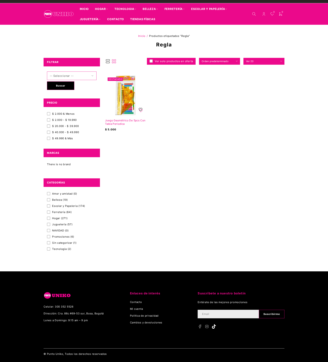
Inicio (142, 36)
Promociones (63, 236)
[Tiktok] (214, 326)
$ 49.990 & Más (62, 138)
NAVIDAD (60, 230)
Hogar (60, 218)
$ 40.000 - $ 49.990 (65, 132)
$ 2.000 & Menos (63, 113)
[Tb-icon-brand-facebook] (200, 326)
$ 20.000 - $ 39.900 (65, 126)
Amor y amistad (64, 193)
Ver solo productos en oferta (174, 61)
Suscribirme (271, 314)
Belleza (60, 199)
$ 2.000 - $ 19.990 (64, 120)
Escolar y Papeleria (68, 206)
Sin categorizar (64, 242)
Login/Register (264, 14)
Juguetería (62, 224)
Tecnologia (61, 249)
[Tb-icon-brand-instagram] (207, 326)
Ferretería (62, 212)
